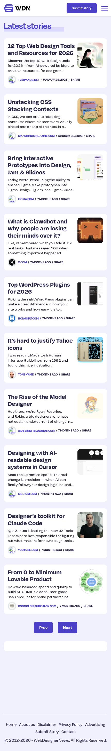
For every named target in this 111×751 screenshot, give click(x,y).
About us (27, 724)
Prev (43, 627)
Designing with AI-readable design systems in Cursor (32, 459)
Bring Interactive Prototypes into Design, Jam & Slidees (39, 165)
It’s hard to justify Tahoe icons (40, 343)
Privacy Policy (71, 724)
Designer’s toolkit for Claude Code (36, 519)
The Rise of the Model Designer (37, 400)
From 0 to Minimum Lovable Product (35, 575)
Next (67, 627)
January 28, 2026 (55, 79)
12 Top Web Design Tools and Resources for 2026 (41, 49)
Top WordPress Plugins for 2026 (39, 287)
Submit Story (47, 731)
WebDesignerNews (51, 740)
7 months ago (47, 199)
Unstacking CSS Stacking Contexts (33, 105)
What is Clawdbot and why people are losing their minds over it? (37, 228)
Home (11, 724)
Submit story (82, 8)
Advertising (95, 724)
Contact (68, 731)
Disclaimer (46, 724)
